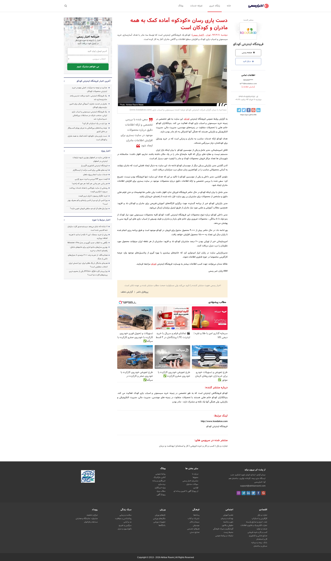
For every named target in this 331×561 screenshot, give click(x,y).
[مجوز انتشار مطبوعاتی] (88, 477)
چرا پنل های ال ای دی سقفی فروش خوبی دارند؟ (89, 208)
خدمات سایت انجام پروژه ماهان (95, 174)
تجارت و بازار (221, 446)
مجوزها (195, 477)
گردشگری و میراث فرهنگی (223, 528)
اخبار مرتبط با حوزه (101, 220)
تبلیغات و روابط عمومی (224, 535)
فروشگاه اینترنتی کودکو (248, 44)
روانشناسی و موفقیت (123, 518)
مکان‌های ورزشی (159, 518)
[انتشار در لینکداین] (258, 110)
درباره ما (195, 473)
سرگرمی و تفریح (125, 525)
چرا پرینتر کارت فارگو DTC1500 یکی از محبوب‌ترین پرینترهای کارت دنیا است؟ (88, 273)
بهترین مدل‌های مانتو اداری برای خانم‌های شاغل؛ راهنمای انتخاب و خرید (89, 249)
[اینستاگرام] (239, 493)
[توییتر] (253, 493)
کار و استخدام (181, 446)
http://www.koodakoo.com (214, 421)
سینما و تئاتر (194, 521)
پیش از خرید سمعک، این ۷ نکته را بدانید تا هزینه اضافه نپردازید (88, 236)
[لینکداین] (248, 493)
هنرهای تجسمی (193, 528)
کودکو (186, 119)
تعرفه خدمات (196, 6)
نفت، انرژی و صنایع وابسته (256, 521)
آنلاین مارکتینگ (160, 477)
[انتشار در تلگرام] (239, 110)
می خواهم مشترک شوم (88, 67)
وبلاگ (180, 6)
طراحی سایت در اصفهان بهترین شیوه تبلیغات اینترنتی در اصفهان (90, 159)
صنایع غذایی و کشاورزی (258, 535)
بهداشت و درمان (166, 446)
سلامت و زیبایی (125, 515)
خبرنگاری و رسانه (159, 480)
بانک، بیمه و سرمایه (259, 542)
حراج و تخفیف (92, 515)
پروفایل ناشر (142, 292)
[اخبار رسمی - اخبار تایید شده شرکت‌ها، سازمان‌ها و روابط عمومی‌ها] (258, 6)
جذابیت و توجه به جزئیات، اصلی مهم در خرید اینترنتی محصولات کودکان (89, 89)
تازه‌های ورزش (160, 515)
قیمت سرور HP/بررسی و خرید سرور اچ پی (91, 179)
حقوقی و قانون (227, 525)
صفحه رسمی (247, 52)
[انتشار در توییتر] (244, 110)
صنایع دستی (194, 532)
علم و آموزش (228, 515)
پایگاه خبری (214, 6)
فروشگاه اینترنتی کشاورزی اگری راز (94, 165)
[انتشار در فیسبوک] (249, 110)
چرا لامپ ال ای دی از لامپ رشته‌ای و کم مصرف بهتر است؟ (88, 202)
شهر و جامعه (228, 521)
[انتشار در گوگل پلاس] (253, 110)
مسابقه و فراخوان (91, 521)
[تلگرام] (244, 493)
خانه (229, 6)
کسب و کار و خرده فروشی (202, 446)
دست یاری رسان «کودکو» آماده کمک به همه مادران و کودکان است (87, 138)
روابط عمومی (161, 473)
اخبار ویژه (105, 151)
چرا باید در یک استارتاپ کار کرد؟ (94, 123)
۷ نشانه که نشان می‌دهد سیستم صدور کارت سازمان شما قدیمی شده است (88, 228)
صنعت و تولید (262, 528)
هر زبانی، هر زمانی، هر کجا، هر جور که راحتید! (90, 183)
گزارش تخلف (127, 292)
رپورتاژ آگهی (161, 494)
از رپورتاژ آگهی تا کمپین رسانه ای (186, 491)
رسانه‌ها (196, 515)
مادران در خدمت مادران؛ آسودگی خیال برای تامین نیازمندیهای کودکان (88, 105)
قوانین (195, 487)
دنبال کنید (247, 61)
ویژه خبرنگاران (160, 487)
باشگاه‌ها (162, 525)
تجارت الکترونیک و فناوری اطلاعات (253, 525)
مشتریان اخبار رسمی (190, 480)
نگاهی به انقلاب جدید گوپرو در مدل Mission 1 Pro (88, 242)
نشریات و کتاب (193, 518)
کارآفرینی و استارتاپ (259, 518)
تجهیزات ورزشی (159, 521)
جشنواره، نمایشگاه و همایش (87, 518)
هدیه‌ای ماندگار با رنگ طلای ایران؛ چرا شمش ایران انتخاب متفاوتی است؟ (88, 265)
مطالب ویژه (161, 491)
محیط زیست (228, 532)
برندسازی (162, 484)
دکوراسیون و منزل (125, 528)
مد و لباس (128, 521)
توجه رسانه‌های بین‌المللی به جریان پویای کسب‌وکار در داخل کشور (87, 129)
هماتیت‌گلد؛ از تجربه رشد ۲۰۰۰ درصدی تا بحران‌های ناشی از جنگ (88, 257)
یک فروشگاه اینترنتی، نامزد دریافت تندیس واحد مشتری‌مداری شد (88, 97)
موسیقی (196, 525)
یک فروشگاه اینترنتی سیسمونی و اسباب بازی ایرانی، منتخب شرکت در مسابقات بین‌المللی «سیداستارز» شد (89, 115)
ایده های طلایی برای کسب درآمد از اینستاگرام (90, 170)
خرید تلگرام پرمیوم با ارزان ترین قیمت (93, 195)
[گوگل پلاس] (263, 493)
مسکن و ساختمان (260, 546)
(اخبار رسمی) (198, 35)
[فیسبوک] (258, 493)
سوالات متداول (192, 484)
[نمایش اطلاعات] (248, 86)
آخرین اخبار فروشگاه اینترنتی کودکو (93, 81)
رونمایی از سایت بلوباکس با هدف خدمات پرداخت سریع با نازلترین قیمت (88, 189)
